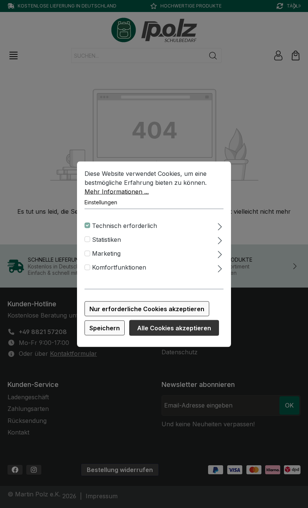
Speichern (104, 327)
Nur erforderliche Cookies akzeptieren (146, 308)
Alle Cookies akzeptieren (174, 327)
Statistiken (106, 239)
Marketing (106, 253)
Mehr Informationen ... (117, 191)
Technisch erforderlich (124, 225)
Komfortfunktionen (119, 267)
